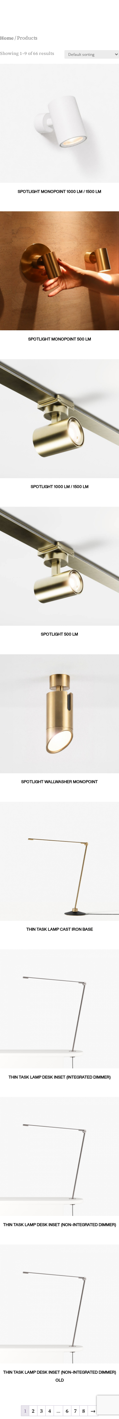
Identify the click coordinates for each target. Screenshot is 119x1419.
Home (7, 38)
